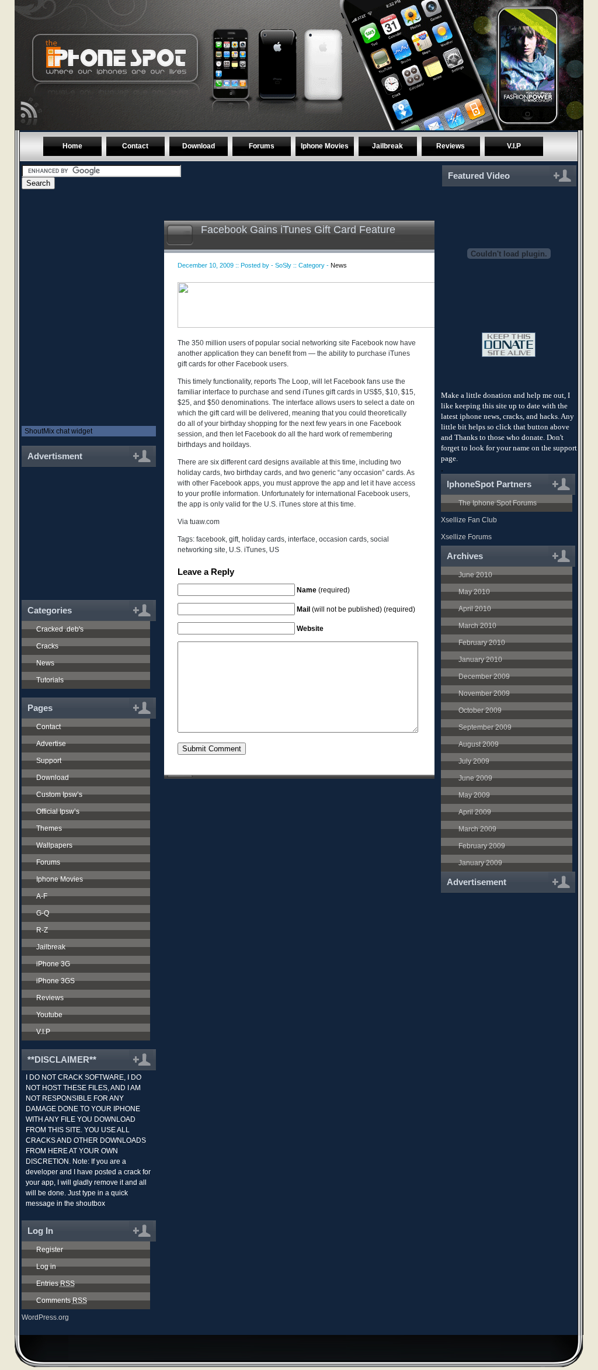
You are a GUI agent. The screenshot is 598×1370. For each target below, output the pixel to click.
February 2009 (481, 846)
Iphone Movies (325, 146)
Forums (261, 146)
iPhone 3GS (55, 981)
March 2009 (477, 829)
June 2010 (475, 575)
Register (49, 1250)
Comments (61, 1300)
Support (48, 761)
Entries (55, 1283)
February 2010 (481, 643)
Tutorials (50, 680)
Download (198, 146)
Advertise (51, 744)
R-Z (42, 930)
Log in (46, 1267)
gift (233, 539)
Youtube (49, 1015)
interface (301, 539)
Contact (135, 146)
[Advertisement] (84, 527)
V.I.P (514, 146)
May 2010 (474, 592)
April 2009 (474, 812)
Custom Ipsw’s (59, 794)
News (45, 663)
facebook (210, 539)
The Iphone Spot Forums (497, 503)
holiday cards (263, 539)
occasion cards (343, 539)
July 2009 (473, 761)
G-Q (42, 913)
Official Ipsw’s (57, 811)
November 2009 (484, 693)
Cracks (47, 646)
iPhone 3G (53, 964)
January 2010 (480, 659)
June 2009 (475, 778)
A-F (41, 896)
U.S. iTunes (247, 550)
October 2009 (480, 710)
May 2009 (474, 795)
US (274, 550)
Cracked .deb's (60, 629)
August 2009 (478, 744)
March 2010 (477, 626)
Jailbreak (387, 146)
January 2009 (480, 863)
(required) (323, 590)
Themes (49, 828)
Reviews (450, 146)
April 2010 (474, 609)
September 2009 (485, 727)
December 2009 (484, 676)
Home (72, 146)
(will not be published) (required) (356, 609)
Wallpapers (54, 845)
